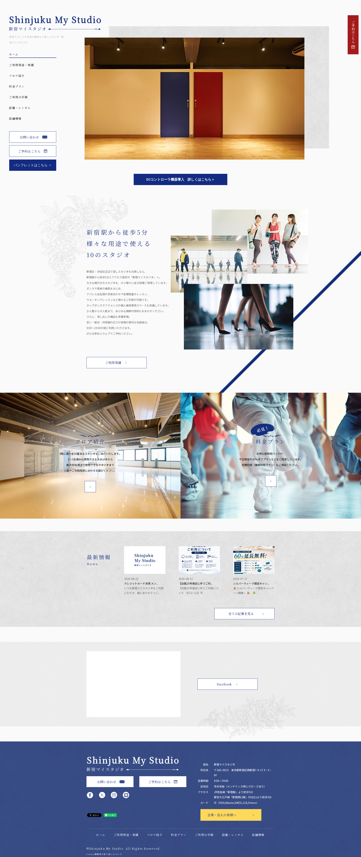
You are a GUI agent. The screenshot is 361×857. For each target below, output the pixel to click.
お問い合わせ (29, 137)
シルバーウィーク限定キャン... (251, 583)
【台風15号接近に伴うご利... (195, 583)
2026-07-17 (240, 579)
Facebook (224, 684)
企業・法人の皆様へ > (230, 814)
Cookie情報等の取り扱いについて (104, 854)
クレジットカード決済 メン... (141, 583)
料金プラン (17, 86)
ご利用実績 (113, 362)
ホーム (13, 54)
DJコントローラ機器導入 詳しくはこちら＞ (180, 179)
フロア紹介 (17, 76)
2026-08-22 (131, 579)
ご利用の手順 (18, 97)
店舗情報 (15, 118)
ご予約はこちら (29, 151)
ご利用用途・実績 (21, 65)
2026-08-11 (186, 579)
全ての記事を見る (241, 613)
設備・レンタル (20, 108)
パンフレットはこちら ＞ (33, 165)
